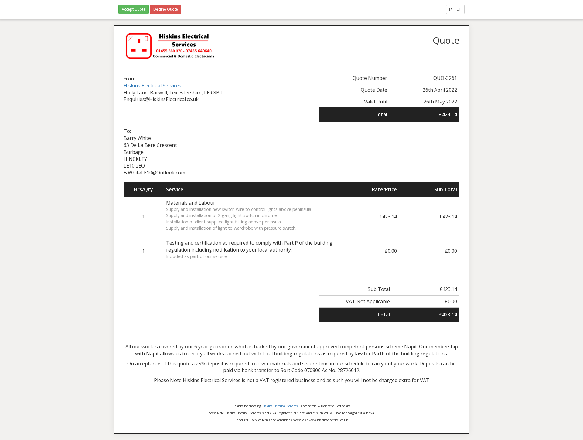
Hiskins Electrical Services (152, 85)
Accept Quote (133, 9)
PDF (457, 9)
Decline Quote (165, 9)
